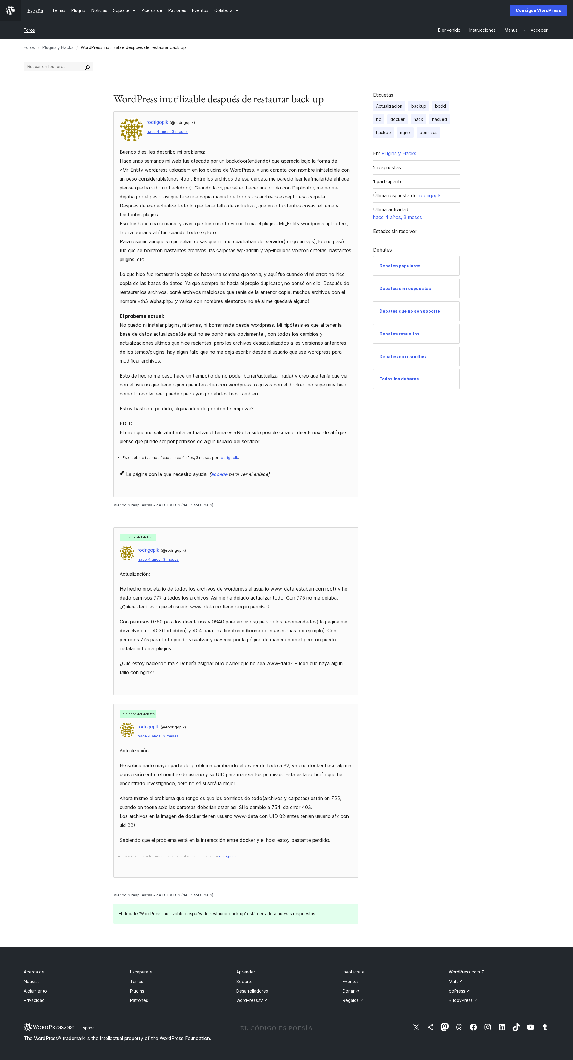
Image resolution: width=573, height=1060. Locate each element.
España (88, 1027)
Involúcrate (354, 971)
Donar (351, 990)
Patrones (139, 1000)
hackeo (383, 132)
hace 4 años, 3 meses (167, 131)
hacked (439, 119)
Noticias (32, 981)
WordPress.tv (252, 1000)
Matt (456, 981)
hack (418, 119)
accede (219, 474)
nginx (405, 132)
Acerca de (34, 971)
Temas (136, 981)
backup (418, 106)
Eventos (351, 981)
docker (397, 119)
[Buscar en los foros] (87, 66)
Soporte (244, 981)
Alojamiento (35, 990)
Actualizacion (389, 106)
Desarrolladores (252, 990)
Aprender (245, 971)
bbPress (459, 990)
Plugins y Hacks (57, 47)
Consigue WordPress (538, 10)
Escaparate (141, 971)
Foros (29, 30)
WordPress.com (467, 971)
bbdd (440, 106)
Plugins (137, 990)
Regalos (353, 1000)
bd (378, 119)
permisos (429, 132)
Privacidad (34, 1000)
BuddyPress (463, 1000)
